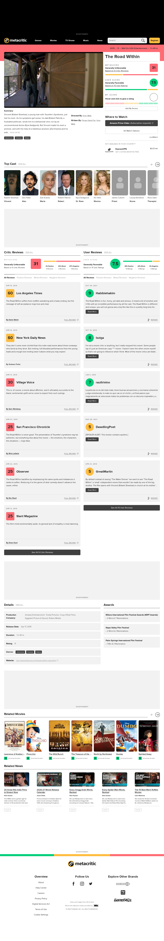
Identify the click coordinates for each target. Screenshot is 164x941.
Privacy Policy (41, 898)
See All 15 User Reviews (121, 508)
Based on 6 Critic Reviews (117, 71)
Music (86, 40)
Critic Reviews (13, 252)
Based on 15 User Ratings (116, 85)
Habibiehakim (102, 293)
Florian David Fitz (89, 120)
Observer (18, 471)
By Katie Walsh (12, 320)
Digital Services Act (41, 904)
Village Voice (21, 382)
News (99, 40)
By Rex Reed (11, 498)
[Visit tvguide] (123, 894)
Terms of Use (41, 909)
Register (154, 40)
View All (22, 164)
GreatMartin (101, 471)
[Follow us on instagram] (82, 885)
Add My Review (131, 108)
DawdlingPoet (102, 427)
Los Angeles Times (25, 293)
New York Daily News (27, 337)
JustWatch (153, 137)
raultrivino (99, 382)
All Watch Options (132, 131)
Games (38, 40)
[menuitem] (38, 40)
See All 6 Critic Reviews (42, 552)
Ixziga (96, 337)
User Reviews (93, 252)
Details (9, 605)
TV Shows (70, 40)
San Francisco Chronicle (29, 427)
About (41, 882)
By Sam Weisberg (13, 409)
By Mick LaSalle (12, 453)
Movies (53, 40)
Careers (41, 893)
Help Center (41, 888)
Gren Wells (87, 116)
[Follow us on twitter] (90, 885)
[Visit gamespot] (123, 885)
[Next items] (157, 164)
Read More (92, 312)
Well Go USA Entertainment (134, 48)
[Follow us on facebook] (73, 885)
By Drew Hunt (12, 543)
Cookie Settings (41, 914)
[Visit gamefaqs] (123, 901)
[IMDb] (96, 905)
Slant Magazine (23, 516)
